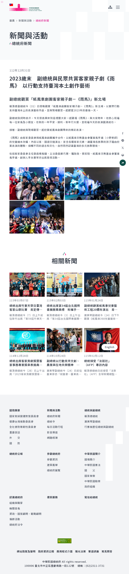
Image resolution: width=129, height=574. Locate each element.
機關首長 (14, 508)
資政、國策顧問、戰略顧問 (25, 514)
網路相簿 (52, 438)
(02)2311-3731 (95, 566)
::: (2, 1)
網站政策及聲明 (26, 551)
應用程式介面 (65, 551)
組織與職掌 (16, 503)
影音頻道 (52, 432)
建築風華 (52, 465)
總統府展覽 (53, 470)
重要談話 (14, 432)
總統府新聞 (53, 416)
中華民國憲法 (92, 465)
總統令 (51, 421)
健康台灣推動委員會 (21, 421)
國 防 (14, 443)
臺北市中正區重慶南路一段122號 (54, 566)
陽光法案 (80, 551)
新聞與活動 (25, 20)
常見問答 (107, 551)
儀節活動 (14, 519)
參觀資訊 (52, 459)
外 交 (14, 438)
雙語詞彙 (93, 551)
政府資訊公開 (46, 551)
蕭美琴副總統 (92, 421)
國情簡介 (89, 459)
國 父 (89, 470)
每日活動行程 (55, 427)
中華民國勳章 (92, 481)
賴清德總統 (91, 416)
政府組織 (89, 486)
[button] (123, 163)
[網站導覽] (110, 7)
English (109, 347)
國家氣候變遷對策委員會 (24, 416)
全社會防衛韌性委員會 (22, 427)
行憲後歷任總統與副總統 (99, 427)
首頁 (12, 20)
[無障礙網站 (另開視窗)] (64, 540)
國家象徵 (89, 476)
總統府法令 (16, 524)
